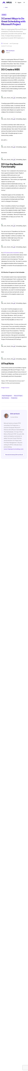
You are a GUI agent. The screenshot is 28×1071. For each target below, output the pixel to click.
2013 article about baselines (11, 252)
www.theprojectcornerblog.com (13, 449)
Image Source (5, 387)
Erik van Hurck (10, 50)
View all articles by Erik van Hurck (14, 454)
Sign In (19, 2)
